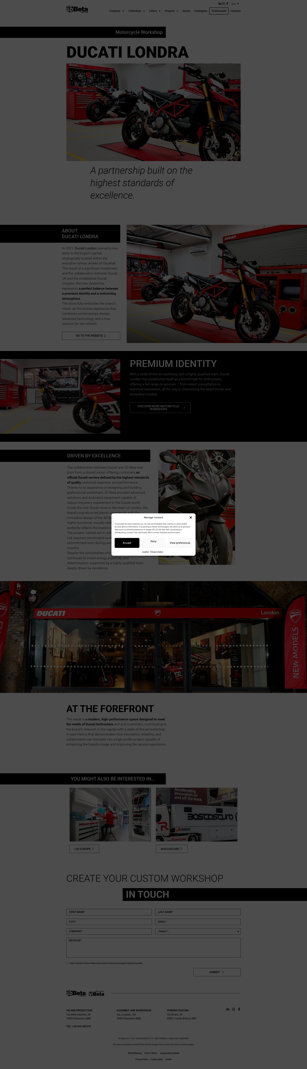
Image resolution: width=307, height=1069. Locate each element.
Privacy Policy (156, 551)
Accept (127, 542)
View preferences (180, 542)
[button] (190, 517)
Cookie (145, 551)
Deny (153, 541)
